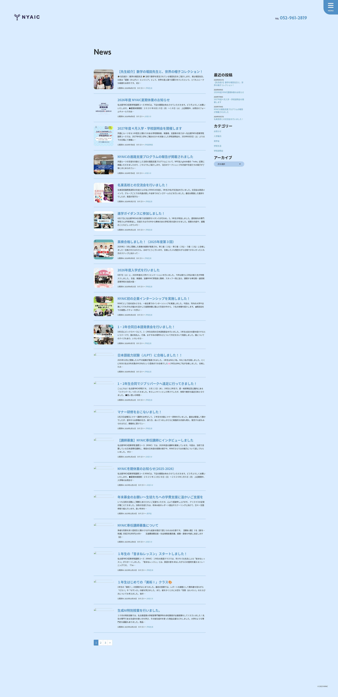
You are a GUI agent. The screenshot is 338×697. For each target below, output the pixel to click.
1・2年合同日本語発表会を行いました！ (146, 326)
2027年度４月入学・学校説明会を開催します (150, 128)
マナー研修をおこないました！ (140, 411)
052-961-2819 (293, 18)
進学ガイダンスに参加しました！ (141, 213)
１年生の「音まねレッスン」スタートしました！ (152, 553)
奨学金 (149, 513)
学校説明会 (149, 145)
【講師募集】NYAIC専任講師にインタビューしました (155, 440)
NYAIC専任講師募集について (138, 525)
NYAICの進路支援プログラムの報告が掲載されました (155, 156)
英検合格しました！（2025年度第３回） (147, 241)
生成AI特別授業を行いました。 (140, 610)
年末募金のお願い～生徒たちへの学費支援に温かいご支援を (160, 497)
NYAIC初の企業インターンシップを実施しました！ (154, 298)
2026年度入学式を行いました (139, 270)
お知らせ (148, 116)
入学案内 (217, 136)
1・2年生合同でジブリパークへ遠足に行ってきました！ (157, 383)
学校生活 (149, 88)
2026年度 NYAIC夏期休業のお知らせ (144, 99)
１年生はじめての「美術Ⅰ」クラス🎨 (145, 582)
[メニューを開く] (330, 7)
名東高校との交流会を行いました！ (143, 185)
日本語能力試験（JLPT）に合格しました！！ (150, 355)
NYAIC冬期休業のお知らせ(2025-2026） (147, 468)
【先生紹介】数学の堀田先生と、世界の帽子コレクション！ (160, 71)
